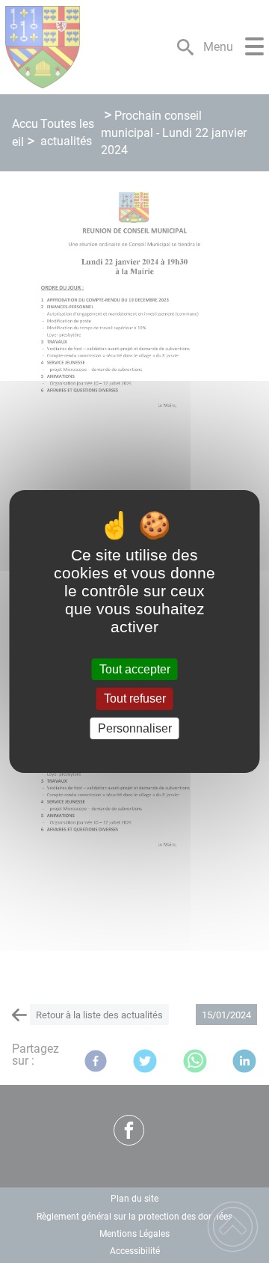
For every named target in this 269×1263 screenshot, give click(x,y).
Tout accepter (134, 669)
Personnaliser (135, 728)
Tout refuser (135, 699)
